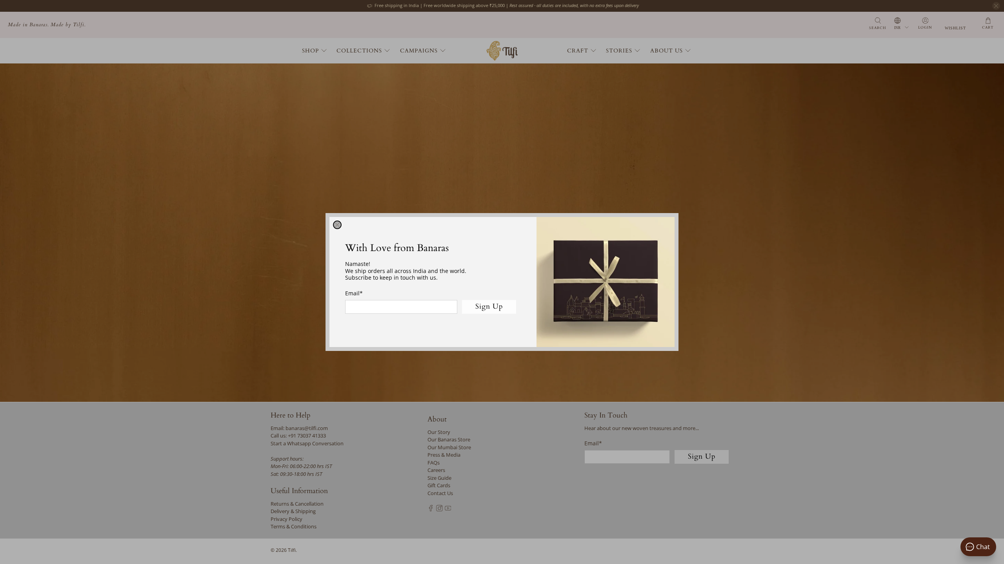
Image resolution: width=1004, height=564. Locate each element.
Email (354, 293)
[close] (337, 225)
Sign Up (489, 306)
